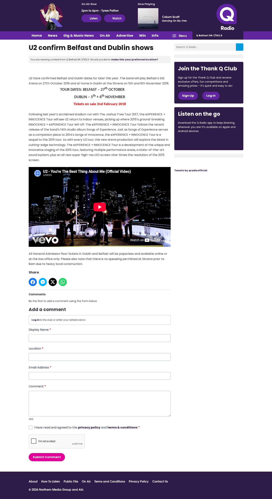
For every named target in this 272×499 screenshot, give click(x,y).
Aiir (81, 489)
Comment (37, 386)
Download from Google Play (223, 141)
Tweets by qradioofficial (190, 170)
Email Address (40, 367)
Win (142, 35)
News (52, 35)
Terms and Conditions (109, 481)
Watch (117, 18)
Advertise (124, 35)
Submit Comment (47, 457)
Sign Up (188, 96)
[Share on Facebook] (33, 282)
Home (37, 35)
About (33, 481)
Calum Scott (170, 16)
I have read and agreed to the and (87, 427)
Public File (71, 481)
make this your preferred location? (134, 59)
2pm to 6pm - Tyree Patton (100, 10)
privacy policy (89, 427)
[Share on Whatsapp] (63, 282)
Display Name (40, 330)
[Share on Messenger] (43, 282)
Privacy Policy (139, 481)
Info (155, 35)
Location (36, 348)
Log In (211, 96)
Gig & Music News (78, 35)
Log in (35, 320)
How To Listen (50, 481)
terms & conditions (122, 427)
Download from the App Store (192, 141)
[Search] (239, 47)
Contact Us (160, 481)
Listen (94, 18)
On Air (105, 35)
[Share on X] (53, 282)
